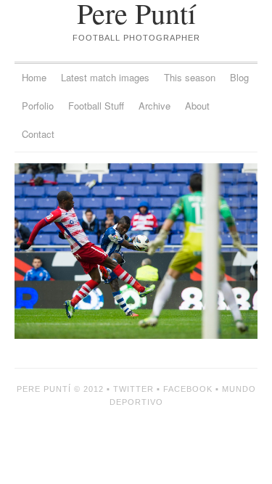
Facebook (188, 389)
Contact (38, 134)
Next (197, 251)
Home (34, 77)
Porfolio (38, 105)
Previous (75, 251)
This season (189, 77)
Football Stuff (96, 105)
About (197, 105)
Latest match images (105, 77)
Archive (154, 105)
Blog (239, 77)
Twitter (133, 389)
